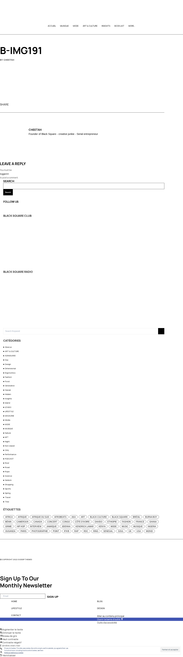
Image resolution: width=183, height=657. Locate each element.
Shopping (9, 484)
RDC (86, 531)
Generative (10, 385)
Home (14, 601)
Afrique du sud (40, 517)
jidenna (66, 526)
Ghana (153, 522)
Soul (120, 531)
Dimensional (10, 368)
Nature (8, 433)
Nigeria (152, 526)
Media (7, 420)
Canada (37, 522)
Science (8, 476)
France (140, 522)
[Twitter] (16, 104)
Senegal (108, 531)
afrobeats (60, 517)
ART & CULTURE (90, 26)
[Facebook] (12, 104)
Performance (10, 454)
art (83, 517)
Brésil (136, 517)
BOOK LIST (119, 26)
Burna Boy (151, 517)
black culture (98, 517)
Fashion (8, 377)
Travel (7, 497)
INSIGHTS (106, 26)
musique (138, 526)
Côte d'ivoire (82, 522)
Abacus (8, 347)
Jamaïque (51, 526)
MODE (76, 26)
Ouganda (10, 531)
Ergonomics (10, 373)
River (7, 463)
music (125, 526)
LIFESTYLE (9, 411)
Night (7, 441)
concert (52, 522)
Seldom (8, 480)
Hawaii (8, 390)
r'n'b (66, 531)
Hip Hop (21, 526)
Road (7, 467)
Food (7, 381)
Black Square (120, 517)
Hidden (8, 394)
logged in (4, 173)
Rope (7, 471)
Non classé (10, 445)
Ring (95, 531)
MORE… (131, 26)
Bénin (8, 522)
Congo (66, 522)
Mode (114, 526)
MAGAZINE (9, 415)
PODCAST (9, 458)
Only (7, 450)
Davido (98, 522)
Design (8, 364)
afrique (22, 517)
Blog (100, 601)
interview (35, 526)
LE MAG (8, 407)
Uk (130, 531)
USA (139, 531)
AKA (74, 517)
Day (6, 360)
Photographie (40, 531)
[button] (91, 629)
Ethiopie (112, 522)
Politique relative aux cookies (13, 653)
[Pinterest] (21, 104)
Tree (7, 501)
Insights (8, 398)
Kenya (102, 526)
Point (56, 531)
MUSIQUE (64, 26)
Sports (8, 488)
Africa (9, 517)
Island (7, 403)
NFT (6, 437)
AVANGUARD (10, 355)
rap (76, 531)
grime (8, 526)
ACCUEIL (52, 26)
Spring (7, 493)
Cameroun (22, 522)
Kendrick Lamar (85, 526)
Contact (16, 615)
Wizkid (149, 531)
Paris (24, 531)
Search (8, 181)
